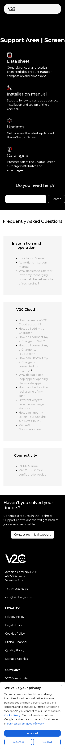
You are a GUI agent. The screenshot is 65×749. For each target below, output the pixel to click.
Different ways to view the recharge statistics (31, 404)
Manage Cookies (16, 658)
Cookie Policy (12, 715)
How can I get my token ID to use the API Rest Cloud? (32, 417)
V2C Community (16, 678)
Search (56, 199)
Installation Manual (32, 258)
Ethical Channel (16, 642)
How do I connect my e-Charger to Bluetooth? (33, 350)
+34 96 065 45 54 (16, 588)
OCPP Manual (28, 466)
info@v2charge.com (19, 597)
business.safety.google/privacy (25, 723)
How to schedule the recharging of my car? (33, 392)
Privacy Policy (14, 616)
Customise (18, 742)
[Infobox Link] (32, 67)
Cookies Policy (15, 633)
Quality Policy (14, 650)
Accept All (32, 733)
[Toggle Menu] (56, 9)
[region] (32, 715)
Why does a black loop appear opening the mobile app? (33, 379)
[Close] (61, 685)
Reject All (47, 742)
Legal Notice (14, 625)
